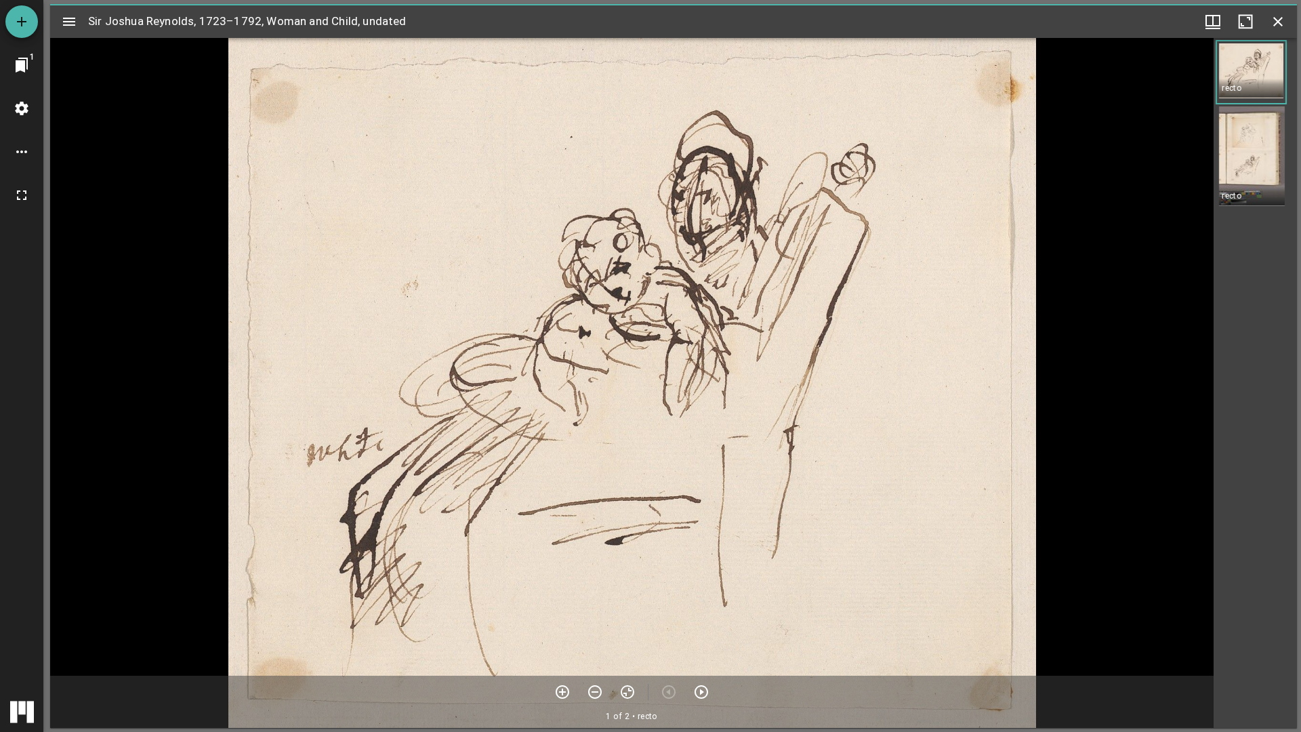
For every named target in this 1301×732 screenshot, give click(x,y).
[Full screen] (21, 195)
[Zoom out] (595, 692)
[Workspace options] (21, 152)
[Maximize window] (1245, 21)
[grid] (1255, 383)
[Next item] (701, 692)
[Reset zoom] (627, 692)
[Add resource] (21, 21)
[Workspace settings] (21, 108)
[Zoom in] (562, 692)
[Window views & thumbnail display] (1213, 21)
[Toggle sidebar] (69, 21)
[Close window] (1278, 21)
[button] (1251, 72)
